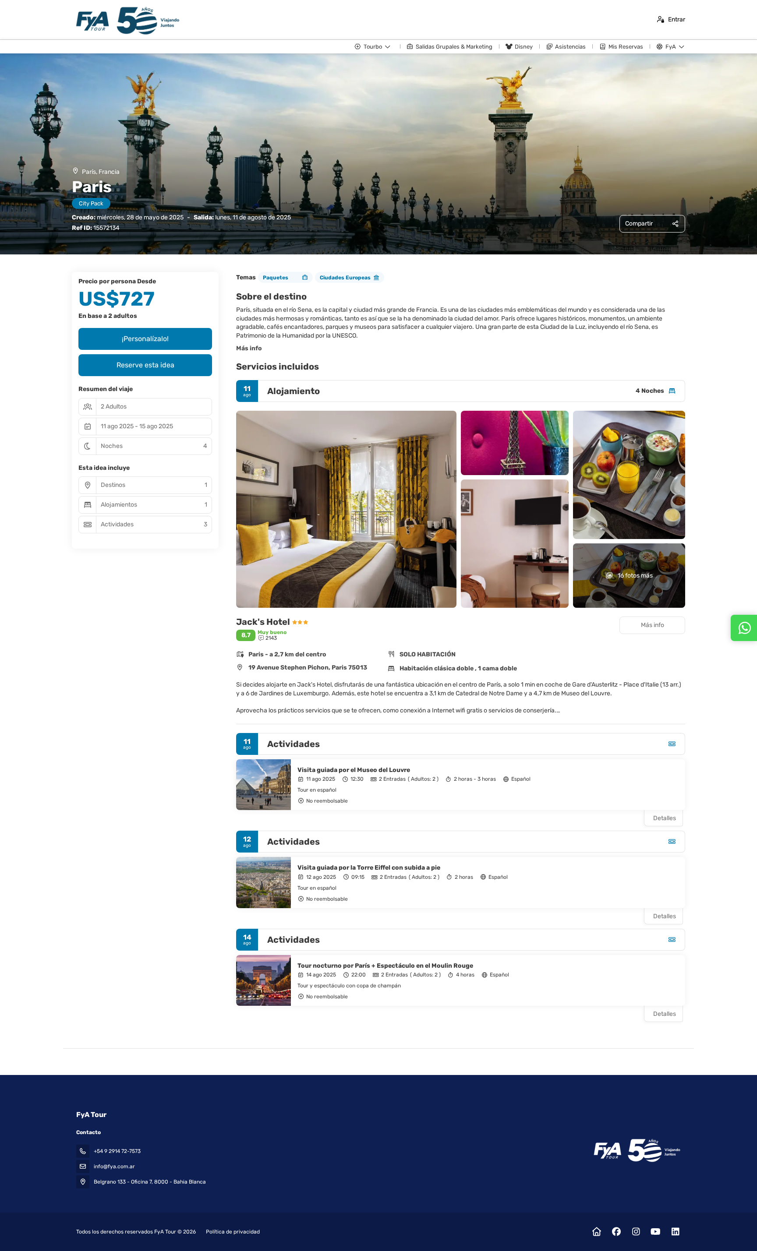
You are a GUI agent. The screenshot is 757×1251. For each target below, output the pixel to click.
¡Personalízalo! (145, 339)
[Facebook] (616, 1231)
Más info (249, 348)
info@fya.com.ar (114, 1166)
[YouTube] (655, 1231)
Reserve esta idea (145, 365)
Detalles (664, 818)
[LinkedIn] (675, 1231)
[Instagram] (635, 1231)
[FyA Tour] (636, 1150)
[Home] (596, 1231)
